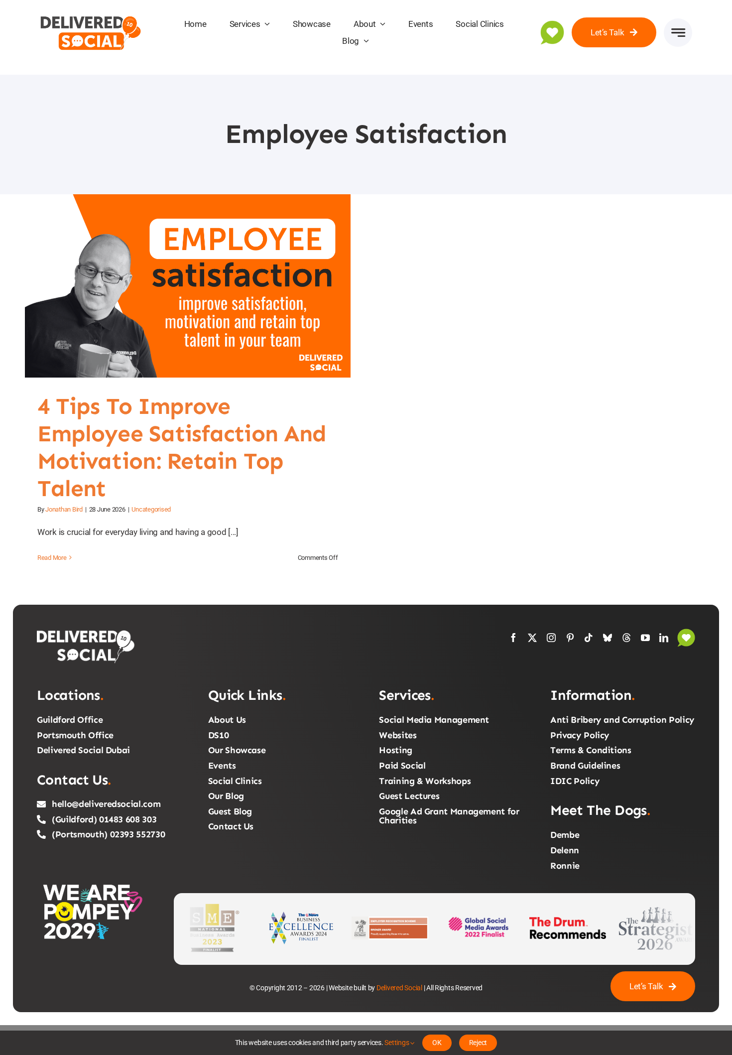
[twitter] (532, 637)
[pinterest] (570, 637)
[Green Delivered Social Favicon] (552, 24)
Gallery (200, 286)
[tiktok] (588, 637)
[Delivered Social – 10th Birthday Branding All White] (86, 633)
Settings (397, 1043)
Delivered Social (399, 988)
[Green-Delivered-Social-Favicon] (686, 633)
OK (437, 1043)
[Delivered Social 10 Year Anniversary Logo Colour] (91, 14)
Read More (52, 557)
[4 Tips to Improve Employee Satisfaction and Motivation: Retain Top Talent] (188, 286)
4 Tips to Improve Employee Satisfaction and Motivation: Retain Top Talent (175, 286)
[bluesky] (607, 637)
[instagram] (551, 637)
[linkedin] (663, 637)
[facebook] (513, 637)
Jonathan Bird (64, 509)
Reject (478, 1043)
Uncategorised (151, 509)
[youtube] (645, 637)
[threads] (626, 637)
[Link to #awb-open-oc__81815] (678, 32)
